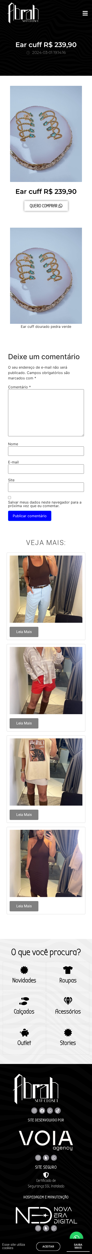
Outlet (24, 1042)
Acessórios (68, 1011)
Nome (13, 444)
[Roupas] (68, 970)
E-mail (13, 462)
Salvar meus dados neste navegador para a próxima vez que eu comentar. (45, 504)
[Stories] (68, 1032)
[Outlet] (24, 1032)
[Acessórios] (68, 1001)
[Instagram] (34, 1110)
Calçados (24, 1011)
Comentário (19, 387)
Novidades (24, 980)
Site (11, 480)
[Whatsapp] (50, 1110)
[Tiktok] (58, 1110)
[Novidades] (24, 970)
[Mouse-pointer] (46, 1158)
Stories (68, 1042)
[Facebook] (42, 1110)
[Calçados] (24, 1001)
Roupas (68, 980)
